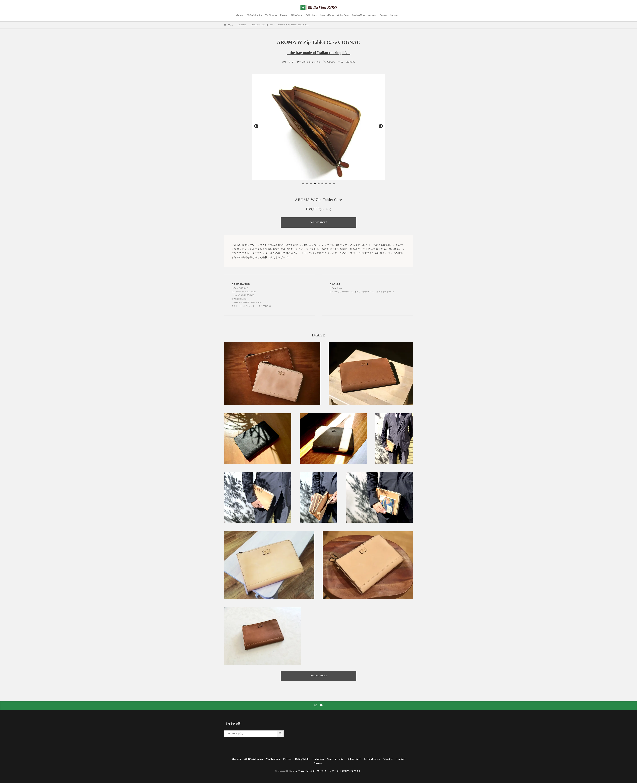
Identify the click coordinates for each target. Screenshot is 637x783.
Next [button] (380, 126)
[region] (318, 127)
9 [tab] (334, 183)
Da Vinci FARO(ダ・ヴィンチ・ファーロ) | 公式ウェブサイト (328, 771)
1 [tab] (303, 183)
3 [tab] (311, 183)
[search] (280, 733)
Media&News (358, 15)
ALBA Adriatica (254, 15)
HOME (230, 25)
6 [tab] (322, 183)
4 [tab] (315, 183)
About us (372, 15)
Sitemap (394, 15)
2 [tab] (307, 183)
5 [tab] (318, 183)
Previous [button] (256, 126)
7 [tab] (326, 183)
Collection (310, 15)
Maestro (240, 15)
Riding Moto (296, 15)
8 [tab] (330, 183)
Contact (383, 15)
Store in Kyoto (327, 15)
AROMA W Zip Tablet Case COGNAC (293, 25)
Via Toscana (271, 15)
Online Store (343, 15)
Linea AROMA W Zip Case (262, 25)
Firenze (283, 15)
